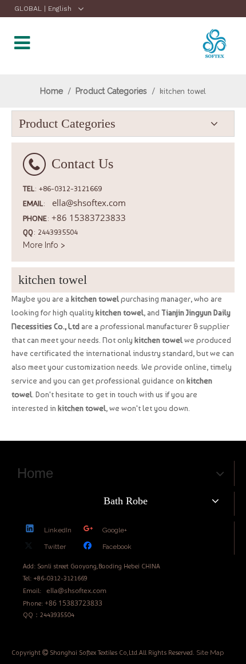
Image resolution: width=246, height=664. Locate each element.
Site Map (210, 653)
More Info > (44, 245)
